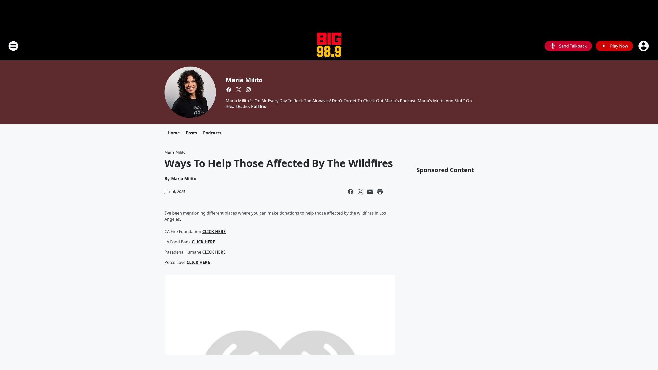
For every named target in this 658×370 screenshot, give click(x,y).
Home (174, 133)
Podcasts (212, 133)
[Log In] (644, 46)
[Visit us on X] (238, 90)
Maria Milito (244, 80)
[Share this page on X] (360, 191)
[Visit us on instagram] (248, 90)
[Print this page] (379, 191)
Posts (191, 133)
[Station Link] (329, 45)
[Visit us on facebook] (229, 90)
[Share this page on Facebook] (350, 191)
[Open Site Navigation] (13, 46)
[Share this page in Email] (370, 191)
